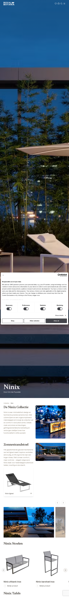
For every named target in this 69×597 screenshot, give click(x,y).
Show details (59, 315)
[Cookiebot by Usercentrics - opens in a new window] (59, 275)
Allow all (56, 321)
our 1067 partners (13, 284)
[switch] (26, 308)
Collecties (6, 403)
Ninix (12, 403)
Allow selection (34, 321)
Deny (12, 321)
